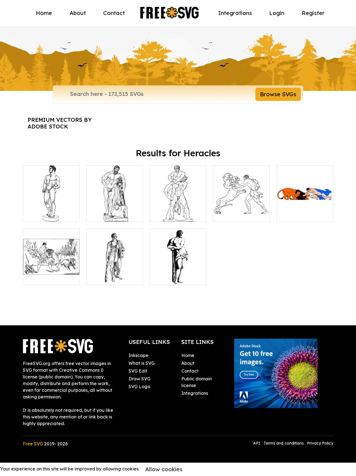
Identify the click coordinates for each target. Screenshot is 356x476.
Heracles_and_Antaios (181, 214)
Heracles (102, 277)
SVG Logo (139, 386)
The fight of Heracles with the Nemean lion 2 (51, 270)
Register (313, 12)
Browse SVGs (278, 94)
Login (276, 12)
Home (44, 12)
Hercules (102, 214)
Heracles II (168, 277)
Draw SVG (139, 378)
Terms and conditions (284, 443)
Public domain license (196, 382)
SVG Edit (137, 371)
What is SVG (141, 363)
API (257, 443)
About (78, 12)
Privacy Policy (320, 443)
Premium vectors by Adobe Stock (60, 123)
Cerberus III (232, 214)
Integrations (235, 12)
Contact (114, 12)
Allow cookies (163, 469)
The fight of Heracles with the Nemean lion (305, 207)
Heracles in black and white (51, 211)
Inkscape (138, 355)
